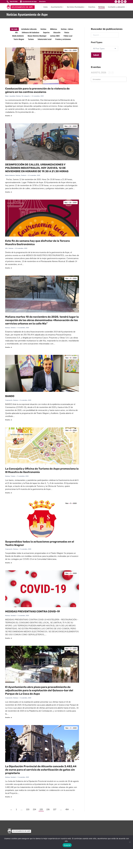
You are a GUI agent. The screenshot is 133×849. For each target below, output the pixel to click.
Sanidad (13, 615)
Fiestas (66, 32)
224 (34, 809)
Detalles (7, 115)
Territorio (23, 175)
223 (27, 809)
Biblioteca (53, 29)
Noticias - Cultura (67, 29)
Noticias (43, 29)
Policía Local (68, 36)
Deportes (46, 32)
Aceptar (67, 845)
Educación (56, 32)
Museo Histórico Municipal (37, 36)
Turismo (31, 39)
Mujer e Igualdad (10, 96)
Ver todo (14, 29)
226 (47, 809)
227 (54, 809)
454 (67, 809)
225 (41, 809)
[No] (129, 842)
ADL (16, 32)
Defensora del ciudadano (30, 32)
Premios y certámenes (63, 39)
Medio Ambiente (18, 36)
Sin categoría (26, 96)
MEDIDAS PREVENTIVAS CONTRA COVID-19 (32, 611)
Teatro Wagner (19, 39)
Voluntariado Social (44, 39)
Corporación (8, 400)
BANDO (9, 396)
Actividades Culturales (29, 29)
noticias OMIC (55, 36)
